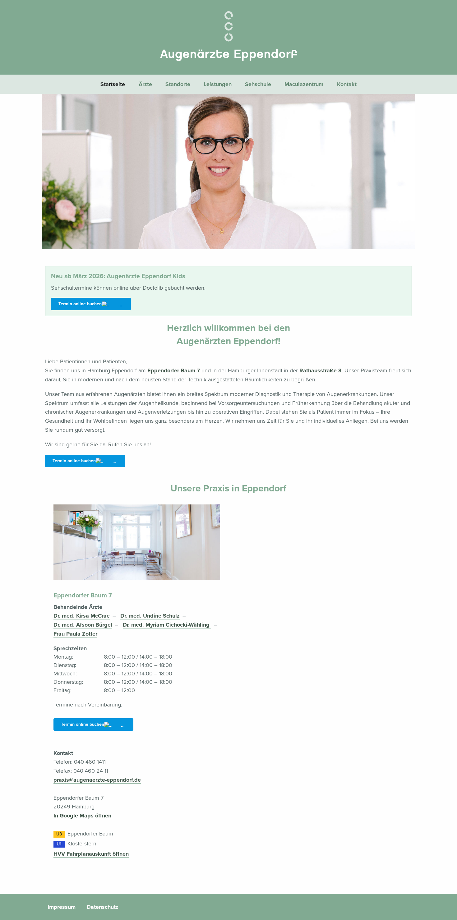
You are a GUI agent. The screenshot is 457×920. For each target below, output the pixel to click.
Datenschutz (102, 907)
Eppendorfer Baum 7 (173, 370)
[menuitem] (113, 84)
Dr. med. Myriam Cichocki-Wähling (167, 624)
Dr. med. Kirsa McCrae (81, 615)
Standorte (177, 84)
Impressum (62, 907)
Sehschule (258, 84)
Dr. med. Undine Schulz (150, 615)
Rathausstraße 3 (320, 370)
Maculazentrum (303, 84)
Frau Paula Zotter (75, 633)
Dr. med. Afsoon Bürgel (82, 624)
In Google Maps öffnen (82, 815)
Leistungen (218, 84)
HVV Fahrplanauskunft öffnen (91, 853)
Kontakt (347, 84)
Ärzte (145, 84)
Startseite (112, 84)
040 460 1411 (90, 761)
